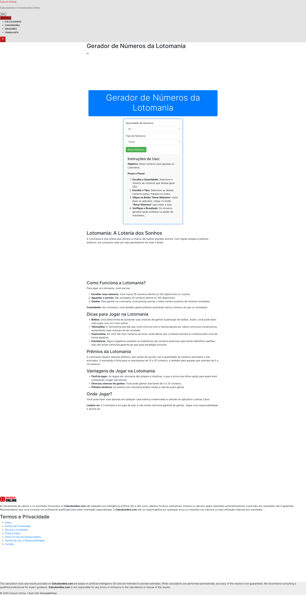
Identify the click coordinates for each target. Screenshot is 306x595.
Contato (9, 544)
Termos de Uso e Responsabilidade (24, 540)
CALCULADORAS (13, 21)
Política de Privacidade (17, 526)
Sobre (8, 522)
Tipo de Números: (136, 135)
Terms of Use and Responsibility (23, 536)
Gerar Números (136, 149)
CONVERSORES (12, 25)
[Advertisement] (153, 72)
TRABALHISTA (12, 32)
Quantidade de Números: (140, 123)
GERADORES (11, 29)
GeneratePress (48, 593)
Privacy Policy (13, 533)
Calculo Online (8, 1)
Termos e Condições (16, 529)
